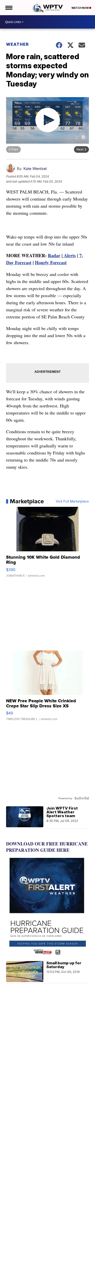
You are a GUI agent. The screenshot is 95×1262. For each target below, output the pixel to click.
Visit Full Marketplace (72, 501)
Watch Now (80, 7)
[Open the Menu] (8, 7)
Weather (17, 44)
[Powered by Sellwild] (81, 798)
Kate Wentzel (35, 168)
